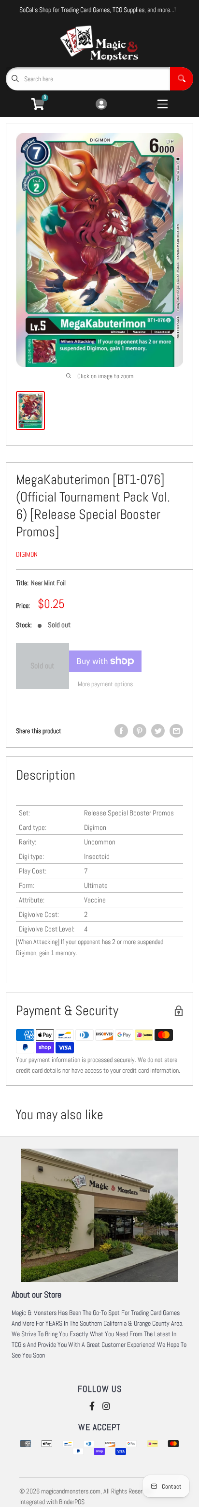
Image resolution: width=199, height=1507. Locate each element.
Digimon (27, 554)
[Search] (181, 78)
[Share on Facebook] (121, 731)
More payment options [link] (105, 684)
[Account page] (101, 104)
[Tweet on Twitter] (158, 731)
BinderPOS (72, 1501)
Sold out (42, 666)
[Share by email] (176, 731)
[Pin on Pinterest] (139, 731)
